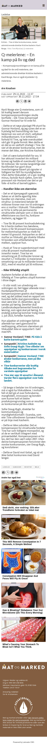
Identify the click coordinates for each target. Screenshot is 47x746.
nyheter (28, 467)
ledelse (6, 467)
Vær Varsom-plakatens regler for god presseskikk (23, 719)
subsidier (17, 467)
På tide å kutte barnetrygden (23, 338)
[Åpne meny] (42, 5)
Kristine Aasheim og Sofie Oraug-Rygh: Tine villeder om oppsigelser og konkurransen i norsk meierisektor (25, 348)
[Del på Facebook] (17, 101)
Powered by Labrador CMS (23, 742)
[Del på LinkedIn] (25, 101)
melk (37, 467)
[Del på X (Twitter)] (21, 101)
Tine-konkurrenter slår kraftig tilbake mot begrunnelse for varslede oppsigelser (21, 368)
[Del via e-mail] (29, 101)
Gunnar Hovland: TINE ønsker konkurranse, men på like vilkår (24, 358)
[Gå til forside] (18, 5)
